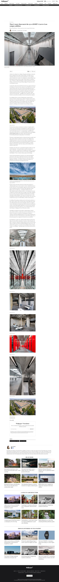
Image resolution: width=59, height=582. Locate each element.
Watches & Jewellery (23, 3)
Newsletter (34, 71)
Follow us (30, 71)
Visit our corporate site (38, 579)
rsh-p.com (11, 420)
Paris (31, 152)
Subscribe (53, 1)
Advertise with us (21, 572)
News (26, 30)
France (26, 81)
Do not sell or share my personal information (33, 572)
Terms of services (20, 431)
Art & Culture (17, 3)
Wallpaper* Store (55, 3)
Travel (45, 3)
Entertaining (49, 3)
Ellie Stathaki (14, 30)
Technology (36, 3)
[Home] (2, 3)
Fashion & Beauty (30, 3)
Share (11, 71)
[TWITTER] (11, 448)
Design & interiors (11, 3)
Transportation (41, 3)
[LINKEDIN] (13, 448)
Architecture (6, 3)
